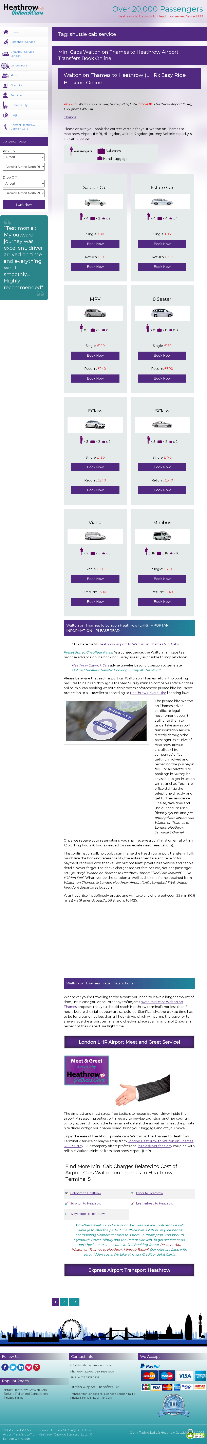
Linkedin (20, 1367)
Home (15, 32)
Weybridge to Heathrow (87, 1214)
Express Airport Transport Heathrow (129, 1270)
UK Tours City (19, 105)
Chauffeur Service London (22, 53)
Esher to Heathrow (149, 1193)
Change (70, 117)
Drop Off (9, 177)
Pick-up (9, 151)
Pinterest (36, 1367)
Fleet (14, 75)
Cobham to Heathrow (85, 1193)
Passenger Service (23, 41)
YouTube (28, 1367)
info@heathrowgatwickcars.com (91, 1365)
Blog (14, 115)
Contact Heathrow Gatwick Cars (23, 126)
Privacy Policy (13, 1398)
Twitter (13, 1367)
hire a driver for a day (155, 1146)
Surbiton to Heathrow (85, 1203)
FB (5, 1367)
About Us (16, 85)
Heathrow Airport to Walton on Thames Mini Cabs (139, 644)
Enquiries (16, 95)
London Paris (19, 65)
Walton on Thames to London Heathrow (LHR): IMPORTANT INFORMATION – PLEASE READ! (118, 628)
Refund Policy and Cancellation (26, 1394)
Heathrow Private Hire (148, 693)
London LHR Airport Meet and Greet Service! (129, 1042)
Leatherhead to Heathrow (154, 1203)
